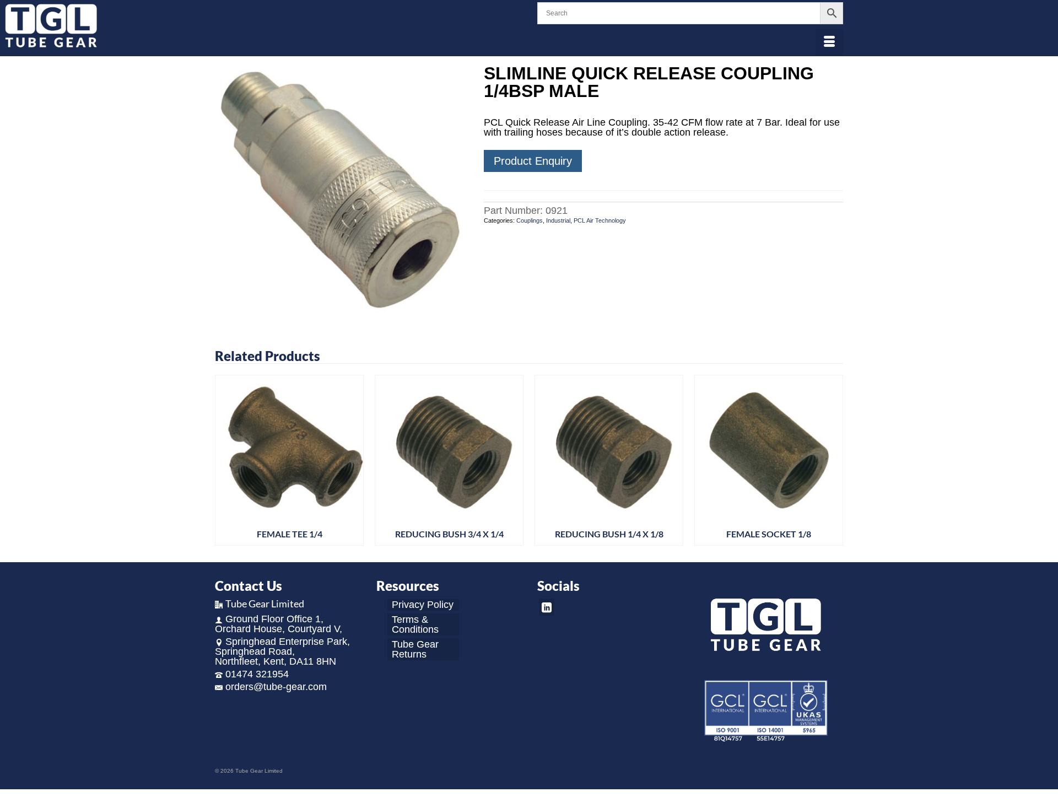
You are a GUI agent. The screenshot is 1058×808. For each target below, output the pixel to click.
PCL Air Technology (600, 220)
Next (833, 460)
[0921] (341, 189)
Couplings (529, 220)
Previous (224, 460)
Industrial (558, 220)
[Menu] (829, 42)
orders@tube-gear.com (276, 686)
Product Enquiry (533, 161)
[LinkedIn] (546, 607)
